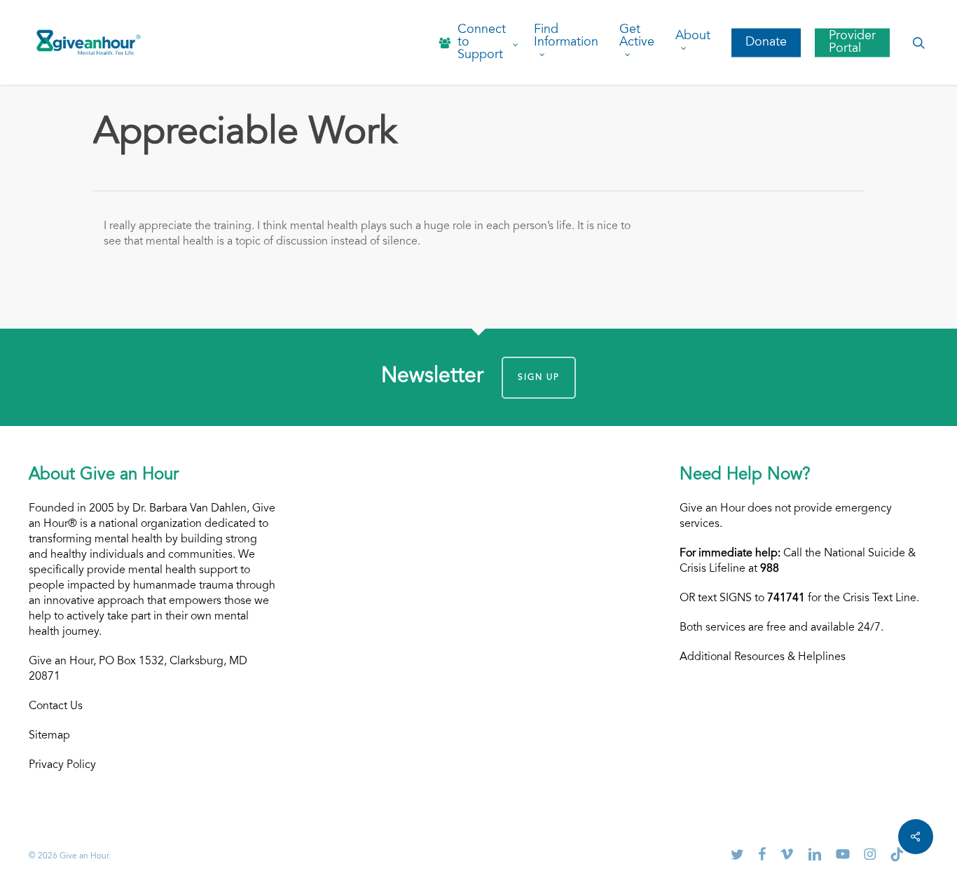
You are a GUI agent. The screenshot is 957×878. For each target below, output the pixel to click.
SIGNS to (762, 598)
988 (769, 569)
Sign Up (539, 377)
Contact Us (56, 706)
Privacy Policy (62, 765)
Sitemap (49, 735)
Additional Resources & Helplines (763, 657)
